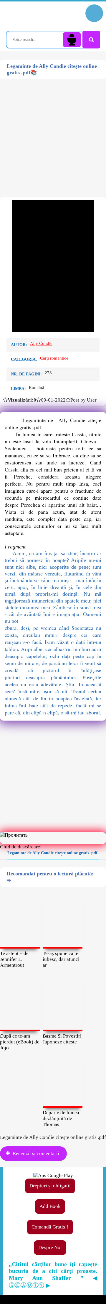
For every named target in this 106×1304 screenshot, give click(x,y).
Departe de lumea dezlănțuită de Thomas (61, 1118)
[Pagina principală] (30, 16)
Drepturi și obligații (50, 1186)
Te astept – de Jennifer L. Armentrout (14, 959)
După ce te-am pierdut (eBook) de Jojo (19, 1041)
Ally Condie (41, 343)
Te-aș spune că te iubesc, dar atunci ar (61, 959)
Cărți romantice (54, 358)
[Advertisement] (53, 132)
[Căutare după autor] (91, 39)
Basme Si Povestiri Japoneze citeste (62, 1039)
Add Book (50, 1206)
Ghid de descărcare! (21, 847)
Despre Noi (50, 1247)
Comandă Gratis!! (50, 1227)
